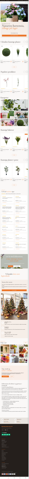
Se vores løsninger (17, 266)
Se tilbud (11, 376)
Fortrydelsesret (14, 472)
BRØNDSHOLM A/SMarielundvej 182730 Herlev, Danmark (4, 466)
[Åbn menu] (1, 2)
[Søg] (26, 2)
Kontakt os (10, 266)
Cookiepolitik (11, 472)
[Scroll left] (24, 42)
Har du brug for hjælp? (3, 0)
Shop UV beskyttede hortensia (14, 35)
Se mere (7, 114)
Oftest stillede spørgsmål (4, 452)
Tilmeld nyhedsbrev (5, 376)
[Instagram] (2, 430)
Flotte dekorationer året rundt (6, 23)
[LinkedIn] (5, 430)
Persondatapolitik (8, 472)
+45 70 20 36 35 (7, 0)
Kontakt (3, 450)
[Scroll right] (27, 42)
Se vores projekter (14, 290)
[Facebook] (4, 430)
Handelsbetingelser (4, 472)
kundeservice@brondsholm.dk (5, 463)
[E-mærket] (7, 430)
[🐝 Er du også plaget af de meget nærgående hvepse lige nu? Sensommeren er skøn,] (23, 349)
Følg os (26, 342)
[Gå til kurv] (27, 2)
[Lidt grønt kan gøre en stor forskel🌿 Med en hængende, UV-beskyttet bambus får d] (5, 349)
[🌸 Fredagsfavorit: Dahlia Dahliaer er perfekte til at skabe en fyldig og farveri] (5, 358)
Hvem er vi (3, 451)
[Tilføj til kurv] (11, 61)
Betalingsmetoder (4, 453)
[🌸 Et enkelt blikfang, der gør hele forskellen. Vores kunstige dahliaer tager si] (14, 358)
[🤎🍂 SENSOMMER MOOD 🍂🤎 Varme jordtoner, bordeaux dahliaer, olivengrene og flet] (23, 358)
